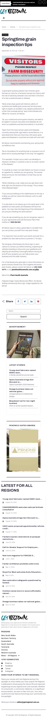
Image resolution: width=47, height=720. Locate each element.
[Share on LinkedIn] (31, 301)
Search (23, 316)
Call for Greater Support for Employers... (21, 547)
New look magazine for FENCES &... (19, 556)
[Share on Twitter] (25, 301)
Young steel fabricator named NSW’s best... (22, 499)
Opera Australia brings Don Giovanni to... (21, 518)
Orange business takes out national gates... (22, 602)
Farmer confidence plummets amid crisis (21, 564)
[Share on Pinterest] (38, 301)
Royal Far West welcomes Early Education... (22, 572)
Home (4, 27)
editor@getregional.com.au (28, 702)
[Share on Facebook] (18, 301)
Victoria (12, 27)
